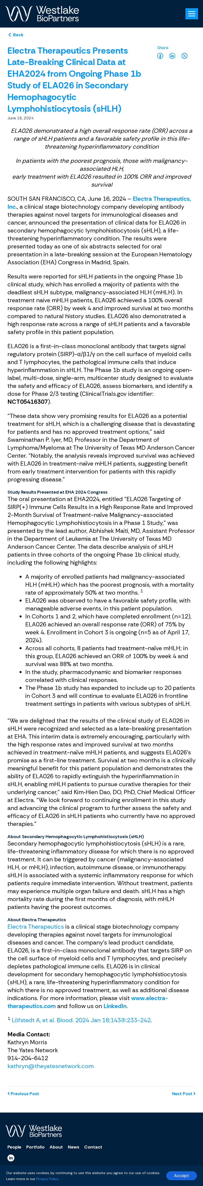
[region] (101, 1175)
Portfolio (35, 1147)
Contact (93, 1147)
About (56, 1147)
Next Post (182, 1094)
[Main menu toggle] (191, 13)
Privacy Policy (47, 1179)
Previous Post (25, 1094)
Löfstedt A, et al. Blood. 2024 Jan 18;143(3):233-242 (81, 1020)
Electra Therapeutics (35, 926)
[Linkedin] (10, 1157)
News (73, 1147)
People (14, 1147)
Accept (181, 1176)
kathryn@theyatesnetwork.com (50, 1066)
